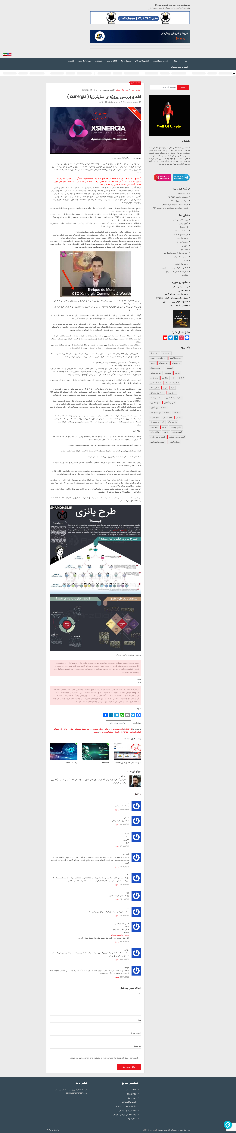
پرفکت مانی (155, 432)
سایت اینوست (156, 397)
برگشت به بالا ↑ (52, 1129)
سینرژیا (57, 729)
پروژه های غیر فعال (180, 219)
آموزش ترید (183, 223)
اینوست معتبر (156, 373)
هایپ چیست (176, 427)
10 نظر (100, 102)
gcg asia (166, 353)
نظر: (139, 993)
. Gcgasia (155, 353)
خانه (186, 61)
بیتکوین (165, 377)
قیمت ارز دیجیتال (157, 422)
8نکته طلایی (183, 290)
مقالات (185, 275)
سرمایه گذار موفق (84, 61)
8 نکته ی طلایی (111, 61)
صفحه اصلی (135, 89)
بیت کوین (154, 377)
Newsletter (131, 1093)
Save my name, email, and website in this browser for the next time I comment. (104, 1058)
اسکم (107, 729)
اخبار (186, 260)
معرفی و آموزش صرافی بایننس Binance (172, 297)
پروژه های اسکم (122, 89)
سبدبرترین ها (126, 61)
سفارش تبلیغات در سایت (178, 305)
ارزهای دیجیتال (156, 368)
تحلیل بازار (155, 387)
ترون (165, 387)
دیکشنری (98, 61)
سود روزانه (155, 417)
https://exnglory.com (120, 935)
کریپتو (166, 432)
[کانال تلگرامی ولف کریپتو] (140, 17)
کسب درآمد (177, 432)
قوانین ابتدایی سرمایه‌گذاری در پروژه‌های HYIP (170, 208)
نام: (139, 1020)
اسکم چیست (98, 729)
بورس (177, 373)
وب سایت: (137, 1046)
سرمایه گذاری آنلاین (158, 407)
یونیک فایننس (174, 442)
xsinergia (128, 729)
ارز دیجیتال (183, 227)
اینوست (169, 368)
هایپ (95, 732)
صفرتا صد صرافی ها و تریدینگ (176, 271)
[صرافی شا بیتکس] (140, 36)
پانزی (71, 729)
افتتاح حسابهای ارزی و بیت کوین (175, 267)
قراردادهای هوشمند (180, 234)
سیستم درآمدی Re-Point (178, 197)
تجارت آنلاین (156, 382)
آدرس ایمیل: (136, 1033)
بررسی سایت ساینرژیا (83, 729)
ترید (172, 387)
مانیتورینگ (172, 422)
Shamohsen (127, 102)
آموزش (175, 61)
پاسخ (117, 809)
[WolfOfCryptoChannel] (169, 115)
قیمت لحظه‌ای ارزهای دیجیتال (124, 1114)
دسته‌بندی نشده (181, 230)
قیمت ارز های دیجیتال (179, 67)
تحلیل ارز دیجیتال (172, 382)
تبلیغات (71, 61)
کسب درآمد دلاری (158, 442)
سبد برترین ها (182, 241)
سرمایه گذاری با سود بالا (160, 412)
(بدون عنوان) (183, 193)
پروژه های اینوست (160, 61)
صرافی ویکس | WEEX (179, 200)
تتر (173, 377)
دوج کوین (171, 392)
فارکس (178, 417)
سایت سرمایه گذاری (173, 397)
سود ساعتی (167, 417)
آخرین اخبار (131, 1098)
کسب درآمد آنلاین (158, 437)
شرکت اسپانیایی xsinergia (131, 732)
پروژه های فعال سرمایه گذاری (176, 294)
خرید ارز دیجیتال (157, 392)
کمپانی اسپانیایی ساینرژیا (109, 732)
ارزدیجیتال (176, 363)
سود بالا (176, 412)
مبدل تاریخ (132, 1118)
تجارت (181, 377)
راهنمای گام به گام (142, 61)
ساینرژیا (64, 729)
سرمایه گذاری (169, 402)
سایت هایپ (155, 402)
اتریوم (153, 363)
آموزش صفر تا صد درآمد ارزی (176, 253)
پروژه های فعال (182, 238)
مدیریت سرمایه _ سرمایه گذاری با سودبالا (172, 5)
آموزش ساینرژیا (116, 729)
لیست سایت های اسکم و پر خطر (175, 204)
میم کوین (154, 427)
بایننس (168, 373)
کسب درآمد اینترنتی (177, 437)
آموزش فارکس (176, 358)
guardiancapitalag (158, 358)
